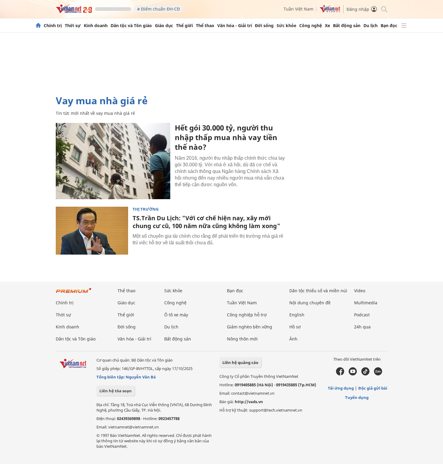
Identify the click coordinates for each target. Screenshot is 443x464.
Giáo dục (164, 26)
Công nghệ (310, 26)
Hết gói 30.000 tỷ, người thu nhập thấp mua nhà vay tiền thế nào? (226, 137)
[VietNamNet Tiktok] (365, 374)
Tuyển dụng (357, 397)
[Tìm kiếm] (383, 8)
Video (359, 290)
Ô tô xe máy (176, 315)
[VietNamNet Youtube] (353, 374)
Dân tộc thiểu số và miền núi (318, 290)
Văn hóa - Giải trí (234, 26)
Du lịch (370, 26)
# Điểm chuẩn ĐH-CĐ (158, 9)
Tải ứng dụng (341, 388)
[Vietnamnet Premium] (74, 293)
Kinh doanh (96, 26)
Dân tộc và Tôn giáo (131, 26)
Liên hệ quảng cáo (240, 362)
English (296, 315)
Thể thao (205, 26)
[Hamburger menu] (403, 25)
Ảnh (293, 339)
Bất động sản (346, 26)
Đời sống (264, 26)
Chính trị (53, 26)
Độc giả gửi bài (372, 388)
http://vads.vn (249, 401)
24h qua (362, 327)
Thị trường (146, 209)
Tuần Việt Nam (298, 9)
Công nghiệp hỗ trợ (247, 315)
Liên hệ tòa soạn (115, 390)
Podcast (362, 315)
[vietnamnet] (74, 11)
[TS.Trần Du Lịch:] (92, 231)
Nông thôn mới (242, 339)
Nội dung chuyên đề (310, 303)
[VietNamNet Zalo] (378, 374)
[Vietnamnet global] (330, 11)
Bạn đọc (389, 26)
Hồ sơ (295, 327)
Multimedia (365, 303)
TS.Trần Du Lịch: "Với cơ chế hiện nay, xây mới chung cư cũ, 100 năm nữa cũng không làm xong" (206, 222)
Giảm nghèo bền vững (249, 327)
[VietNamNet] (38, 25)
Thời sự (73, 26)
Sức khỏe (286, 26)
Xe (327, 26)
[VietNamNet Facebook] (340, 374)
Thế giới (184, 26)
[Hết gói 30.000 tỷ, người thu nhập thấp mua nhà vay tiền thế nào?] (113, 161)
